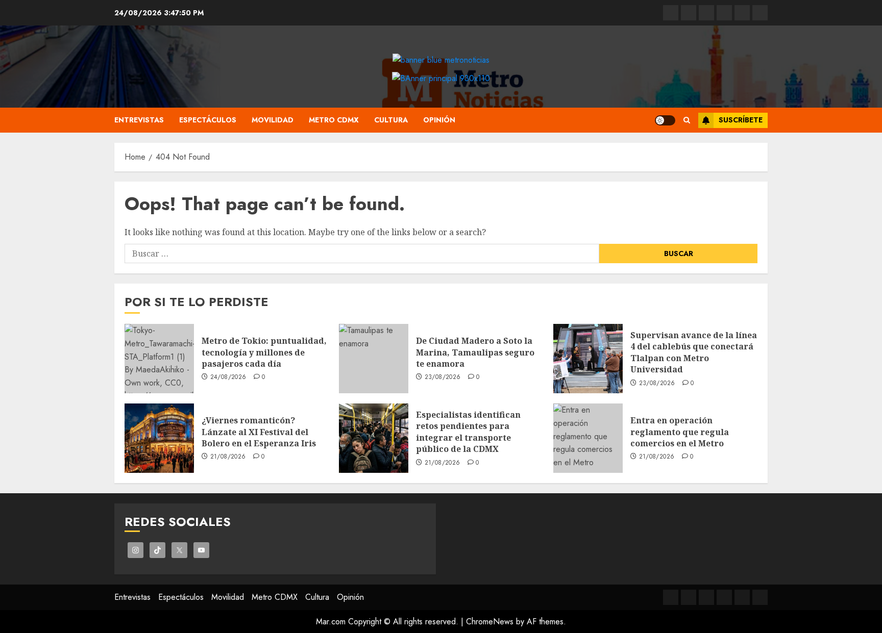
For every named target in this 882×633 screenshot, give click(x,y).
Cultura (391, 120)
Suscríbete (741, 120)
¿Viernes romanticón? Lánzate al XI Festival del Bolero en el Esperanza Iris (259, 432)
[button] (686, 120)
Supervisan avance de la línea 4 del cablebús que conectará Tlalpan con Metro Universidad (693, 352)
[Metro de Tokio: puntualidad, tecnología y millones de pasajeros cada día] (159, 358)
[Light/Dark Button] (665, 120)
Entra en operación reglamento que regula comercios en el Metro (679, 432)
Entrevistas (139, 120)
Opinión (439, 120)
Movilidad (272, 120)
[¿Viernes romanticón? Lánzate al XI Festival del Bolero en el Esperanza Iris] (159, 438)
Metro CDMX (334, 120)
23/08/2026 (443, 377)
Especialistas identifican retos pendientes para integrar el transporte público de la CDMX (468, 431)
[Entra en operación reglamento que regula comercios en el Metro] (588, 438)
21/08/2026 (228, 457)
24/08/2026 (228, 377)
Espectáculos (207, 120)
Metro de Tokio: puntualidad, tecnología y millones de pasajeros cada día (264, 352)
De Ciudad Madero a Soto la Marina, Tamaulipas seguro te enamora (475, 352)
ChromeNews (489, 621)
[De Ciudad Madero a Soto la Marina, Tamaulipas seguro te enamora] (373, 358)
